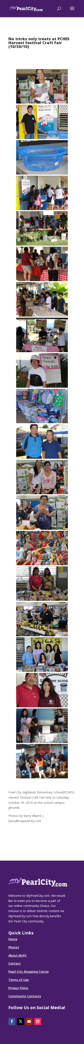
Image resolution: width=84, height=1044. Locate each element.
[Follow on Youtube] (29, 1021)
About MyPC (17, 955)
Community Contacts (24, 996)
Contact (14, 963)
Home (12, 939)
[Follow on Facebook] (11, 1021)
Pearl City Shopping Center (28, 972)
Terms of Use (18, 980)
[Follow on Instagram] (37, 1021)
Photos (13, 947)
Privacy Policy (18, 988)
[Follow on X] (20, 1021)
